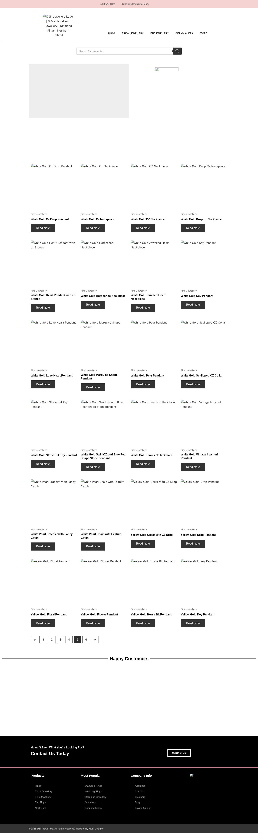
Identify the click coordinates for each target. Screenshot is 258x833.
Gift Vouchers (184, 33)
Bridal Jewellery (132, 33)
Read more (43, 227)
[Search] (177, 51)
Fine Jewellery (159, 33)
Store (203, 33)
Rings (111, 33)
